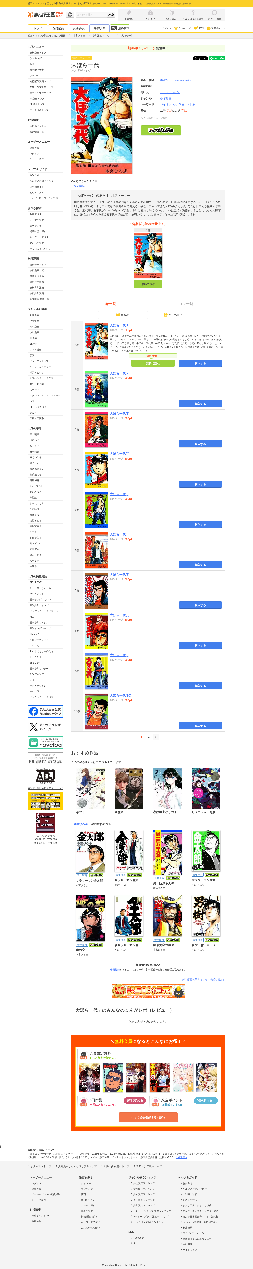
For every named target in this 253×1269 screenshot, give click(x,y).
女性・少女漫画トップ (41, 87)
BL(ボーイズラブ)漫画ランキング (151, 1216)
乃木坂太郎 (36, 543)
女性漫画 (34, 315)
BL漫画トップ (37, 104)
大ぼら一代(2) (119, 373)
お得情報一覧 (37, 131)
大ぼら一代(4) (119, 453)
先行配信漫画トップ (40, 81)
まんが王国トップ (41, 1166)
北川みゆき (36, 491)
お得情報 (36, 1221)
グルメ (33, 412)
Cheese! (34, 634)
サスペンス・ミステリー (43, 378)
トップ (38, 28)
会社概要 (187, 1244)
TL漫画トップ (37, 98)
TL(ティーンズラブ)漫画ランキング (152, 1211)
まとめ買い (175, 315)
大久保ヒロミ (37, 469)
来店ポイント (218, 28)
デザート (34, 680)
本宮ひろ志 (176, 80)
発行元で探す (37, 243)
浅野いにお (36, 440)
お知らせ (34, 175)
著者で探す (36, 225)
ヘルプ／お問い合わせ (41, 181)
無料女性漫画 (37, 276)
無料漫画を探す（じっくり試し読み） (203, 979)
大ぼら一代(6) (119, 534)
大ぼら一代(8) (119, 615)
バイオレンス (168, 104)
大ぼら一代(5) (119, 494)
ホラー (33, 401)
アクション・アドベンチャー (45, 395)
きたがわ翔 (36, 486)
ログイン (34, 153)
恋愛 (32, 355)
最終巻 (125, 315)
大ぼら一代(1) (119, 325)
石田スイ (34, 446)
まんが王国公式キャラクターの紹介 (202, 1211)
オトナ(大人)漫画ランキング (148, 1222)
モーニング (36, 657)
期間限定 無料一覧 (39, 299)
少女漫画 (34, 321)
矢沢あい (34, 566)
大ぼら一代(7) (119, 574)
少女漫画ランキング (144, 1194)
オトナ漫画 (36, 349)
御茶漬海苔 (36, 474)
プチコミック (37, 594)
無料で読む (148, 284)
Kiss (32, 617)
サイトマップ (190, 1249)
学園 (181, 104)
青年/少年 (99, 28)
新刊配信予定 (37, 69)
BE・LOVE (36, 582)
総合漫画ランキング (144, 1183)
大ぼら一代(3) (119, 413)
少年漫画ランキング (144, 1205)
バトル (190, 104)
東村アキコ (36, 549)
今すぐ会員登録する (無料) (148, 1117)
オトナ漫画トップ (39, 110)
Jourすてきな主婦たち (41, 651)
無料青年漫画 (37, 287)
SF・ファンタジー (39, 407)
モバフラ (34, 691)
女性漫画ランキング (144, 1188)
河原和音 (34, 480)
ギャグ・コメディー (40, 366)
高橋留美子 (36, 537)
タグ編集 (79, 185)
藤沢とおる (36, 555)
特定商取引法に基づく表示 (197, 1238)
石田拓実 (34, 451)
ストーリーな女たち (40, 588)
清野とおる (36, 520)
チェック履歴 (37, 159)
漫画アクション (38, 685)
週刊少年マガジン (39, 622)
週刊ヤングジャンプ (40, 628)
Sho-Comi (35, 662)
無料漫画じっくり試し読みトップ (77, 1166)
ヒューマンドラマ (39, 361)
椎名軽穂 (34, 509)
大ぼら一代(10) (120, 695)
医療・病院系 (37, 418)
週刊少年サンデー (39, 668)
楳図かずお (36, 463)
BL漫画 (33, 343)
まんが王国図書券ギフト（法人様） (202, 1216)
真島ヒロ (34, 560)
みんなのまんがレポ (40, 248)
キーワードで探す (39, 237)
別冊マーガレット (39, 639)
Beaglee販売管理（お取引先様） (200, 1222)
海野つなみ (36, 457)
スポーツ (34, 389)
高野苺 (33, 532)
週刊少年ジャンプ (39, 605)
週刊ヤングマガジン (40, 599)
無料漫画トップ (38, 52)
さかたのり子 (37, 503)
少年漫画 (34, 332)
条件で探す (36, 214)
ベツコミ (34, 645)
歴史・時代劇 (37, 384)
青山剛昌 (34, 434)
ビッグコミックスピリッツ (44, 611)
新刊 (201, 28)
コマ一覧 (186, 304)
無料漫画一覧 (37, 270)
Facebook (138, 1237)
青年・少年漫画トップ (41, 92)
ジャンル (166, 28)
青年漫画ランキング (144, 1200)
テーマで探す (37, 220)
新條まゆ (34, 514)
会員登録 (34, 147)
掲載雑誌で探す (38, 231)
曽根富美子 (36, 526)
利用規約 (187, 1227)
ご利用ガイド (37, 186)
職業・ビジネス (38, 372)
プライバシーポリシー (195, 1233)
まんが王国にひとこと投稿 (44, 198)
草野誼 (33, 497)
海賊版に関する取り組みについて (45, 788)
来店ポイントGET (39, 126)
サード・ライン (170, 92)
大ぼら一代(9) (119, 655)
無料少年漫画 (37, 293)
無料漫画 (123, 28)
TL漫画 (33, 338)
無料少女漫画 (37, 282)
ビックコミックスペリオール (45, 697)
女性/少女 (79, 28)
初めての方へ (37, 192)
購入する (200, 363)
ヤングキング (37, 674)
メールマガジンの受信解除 (46, 1194)
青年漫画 (34, 326)
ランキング (184, 28)
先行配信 (58, 28)
